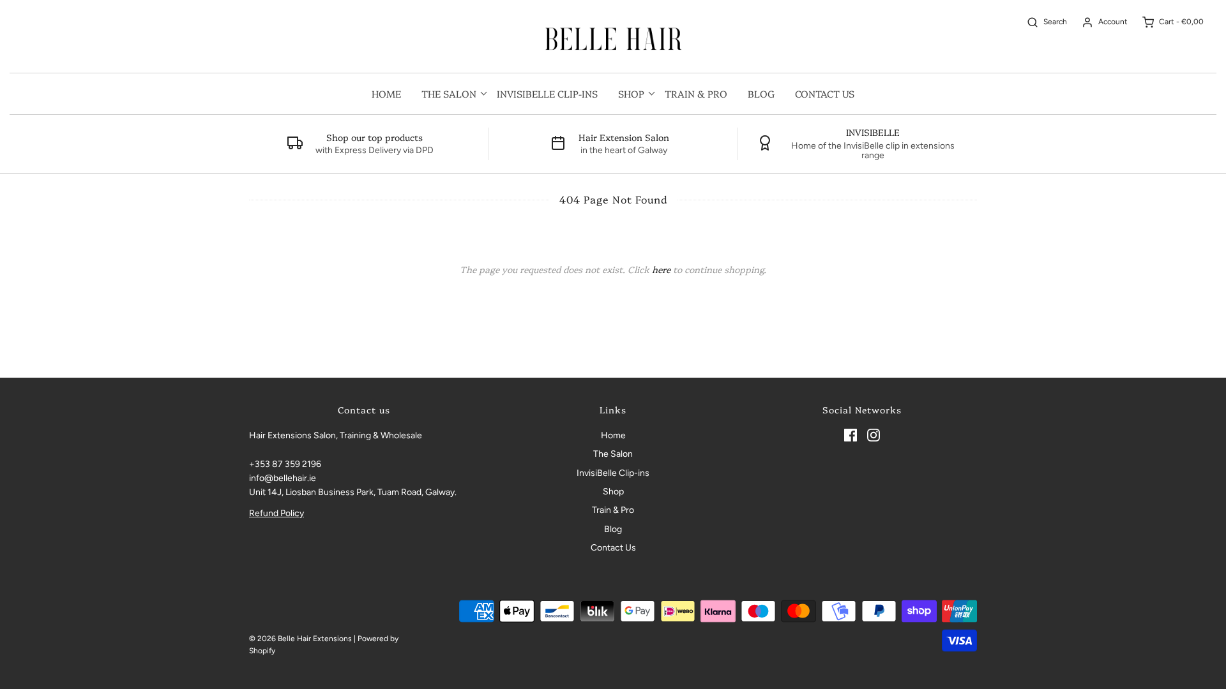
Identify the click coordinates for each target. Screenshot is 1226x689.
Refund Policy (276, 513)
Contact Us (824, 93)
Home (386, 93)
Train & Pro (696, 93)
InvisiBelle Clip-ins (547, 93)
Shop (613, 491)
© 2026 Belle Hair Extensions (300, 638)
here (661, 269)
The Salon (613, 453)
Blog (761, 93)
